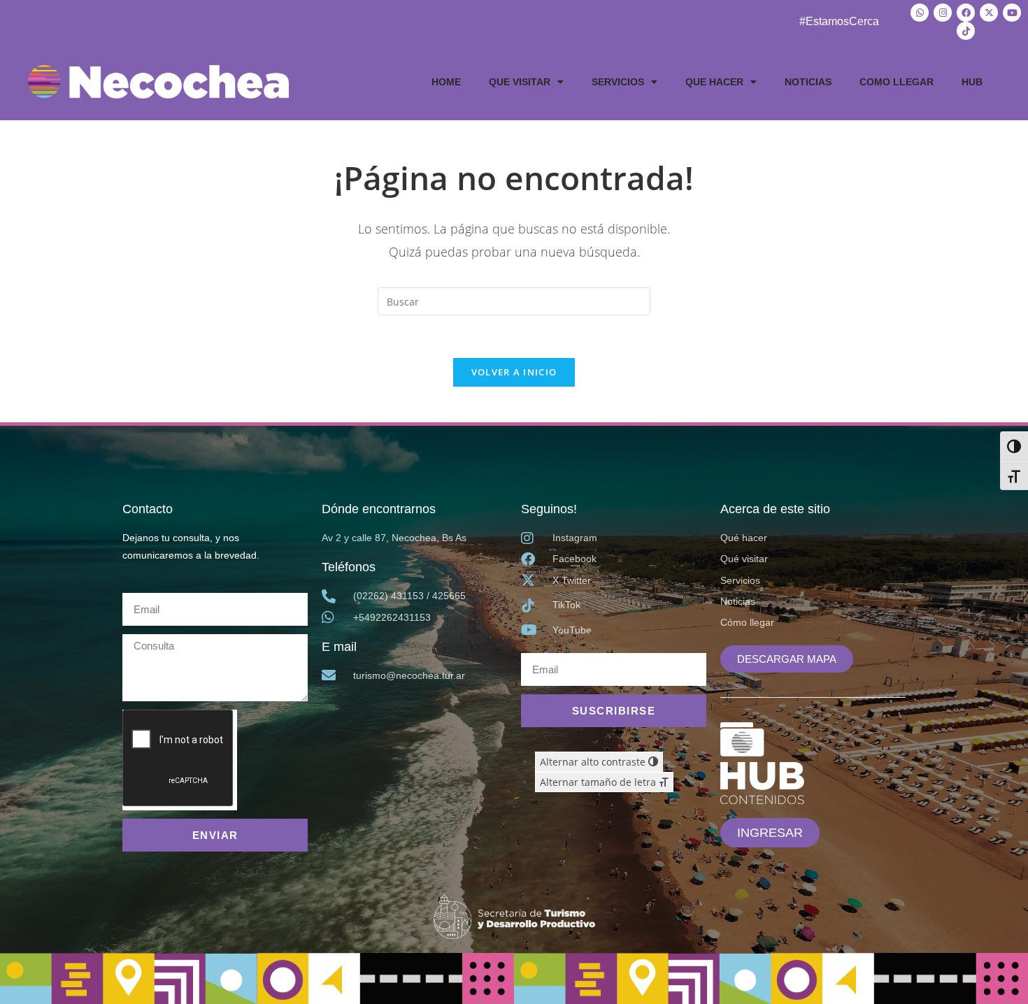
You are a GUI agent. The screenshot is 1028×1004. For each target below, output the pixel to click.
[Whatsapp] (920, 12)
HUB (972, 81)
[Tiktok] (966, 31)
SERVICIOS (618, 81)
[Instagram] (943, 12)
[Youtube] (1012, 12)
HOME (446, 81)
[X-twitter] (989, 12)
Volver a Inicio (514, 372)
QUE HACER (714, 81)
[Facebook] (966, 12)
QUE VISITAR (519, 81)
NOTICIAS (808, 81)
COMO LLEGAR (896, 81)
